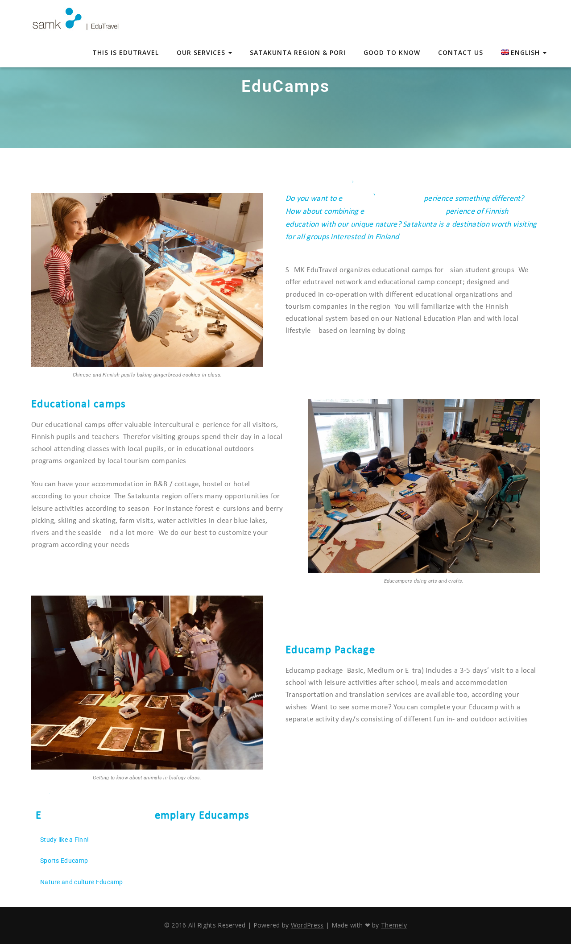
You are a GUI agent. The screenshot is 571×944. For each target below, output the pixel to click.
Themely (394, 925)
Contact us (460, 52)
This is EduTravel (125, 52)
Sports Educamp (64, 860)
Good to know (392, 52)
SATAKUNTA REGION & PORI (298, 52)
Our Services (202, 52)
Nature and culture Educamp (81, 882)
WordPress (307, 925)
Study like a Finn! (64, 839)
